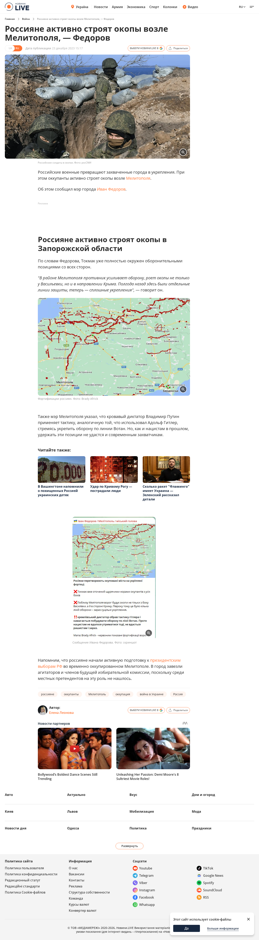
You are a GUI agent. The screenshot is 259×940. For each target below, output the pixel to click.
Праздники (201, 828)
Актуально (76, 794)
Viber (143, 883)
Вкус (133, 794)
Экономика (136, 7)
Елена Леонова (61, 712)
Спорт (154, 7)
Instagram (147, 890)
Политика (138, 828)
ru (241, 7)
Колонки (170, 7)
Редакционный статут (22, 880)
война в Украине (151, 694)
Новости (101, 7)
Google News (213, 875)
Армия (117, 7)
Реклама (75, 886)
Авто (9, 794)
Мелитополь (97, 694)
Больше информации (223, 928)
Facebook (146, 897)
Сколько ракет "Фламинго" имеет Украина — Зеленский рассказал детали (166, 492)
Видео (193, 7)
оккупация (123, 694)
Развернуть (129, 846)
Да (187, 928)
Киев (9, 811)
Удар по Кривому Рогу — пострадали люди (111, 488)
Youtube (145, 868)
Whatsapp (147, 904)
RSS (206, 897)
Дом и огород (203, 794)
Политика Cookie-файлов (25, 892)
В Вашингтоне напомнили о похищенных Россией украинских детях (61, 490)
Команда (76, 898)
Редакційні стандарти (22, 886)
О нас (73, 868)
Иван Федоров (111, 189)
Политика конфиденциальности (31, 874)
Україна (82, 7)
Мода (196, 811)
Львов (72, 811)
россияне (47, 694)
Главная (10, 19)
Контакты (76, 880)
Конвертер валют (83, 910)
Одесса (73, 828)
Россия (178, 694)
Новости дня (15, 828)
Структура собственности (89, 892)
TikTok (208, 868)
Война (26, 19)
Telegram (146, 875)
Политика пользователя (24, 868)
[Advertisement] (111, 216)
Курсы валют (79, 904)
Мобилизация (142, 811)
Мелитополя (138, 178)
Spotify (208, 883)
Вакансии (76, 874)
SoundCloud (212, 890)
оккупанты (71, 694)
